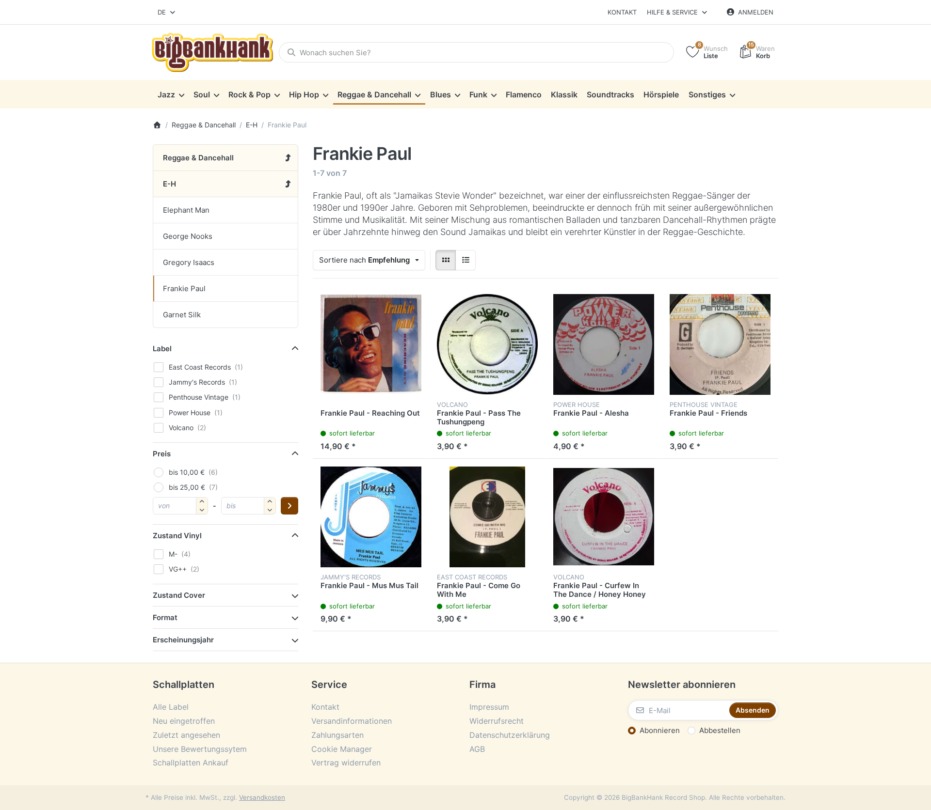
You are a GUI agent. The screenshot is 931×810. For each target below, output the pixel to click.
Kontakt (622, 12)
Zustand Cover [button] (179, 595)
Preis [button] (162, 453)
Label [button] (162, 348)
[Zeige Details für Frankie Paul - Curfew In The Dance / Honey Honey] (603, 517)
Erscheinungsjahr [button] (183, 639)
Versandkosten (262, 797)
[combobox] (167, 12)
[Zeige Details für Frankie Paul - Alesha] (603, 344)
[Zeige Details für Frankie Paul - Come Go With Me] (487, 517)
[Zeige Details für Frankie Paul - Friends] (720, 344)
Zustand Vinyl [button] (177, 535)
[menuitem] (171, 94)
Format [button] (165, 617)
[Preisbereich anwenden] (289, 505)
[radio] (445, 260)
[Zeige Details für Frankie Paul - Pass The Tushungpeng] (487, 344)
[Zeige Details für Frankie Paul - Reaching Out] (371, 344)
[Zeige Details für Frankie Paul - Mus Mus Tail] (371, 517)
